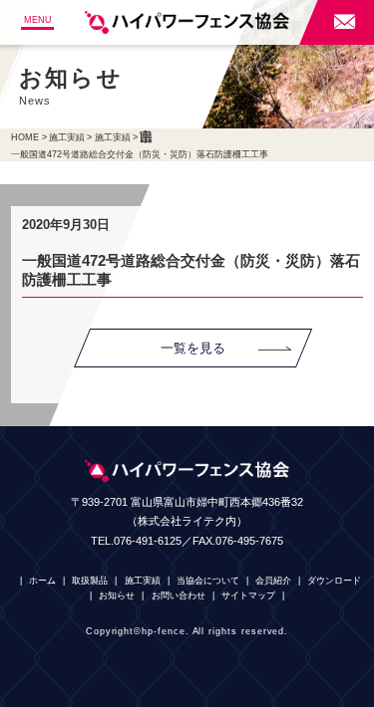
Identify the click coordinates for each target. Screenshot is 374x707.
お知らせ (117, 595)
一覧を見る (193, 348)
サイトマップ (248, 595)
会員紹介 (273, 581)
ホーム (42, 581)
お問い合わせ (178, 595)
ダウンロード (334, 581)
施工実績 (67, 137)
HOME (25, 137)
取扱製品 (90, 581)
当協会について (208, 581)
